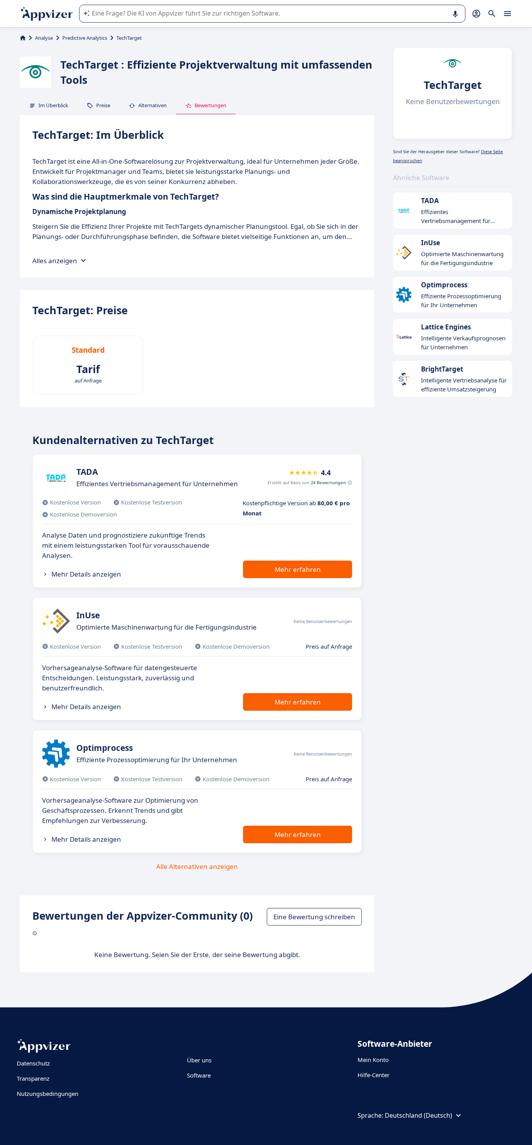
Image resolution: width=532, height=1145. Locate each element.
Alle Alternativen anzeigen (197, 866)
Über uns (199, 1060)
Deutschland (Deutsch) (418, 1115)
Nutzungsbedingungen (47, 1093)
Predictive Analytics (84, 37)
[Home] (23, 38)
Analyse (44, 37)
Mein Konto (373, 1060)
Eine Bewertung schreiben (314, 916)
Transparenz (33, 1078)
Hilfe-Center (373, 1075)
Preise (103, 105)
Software (199, 1075)
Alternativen (152, 105)
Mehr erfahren (298, 569)
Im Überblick (53, 105)
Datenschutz (33, 1063)
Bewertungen (210, 105)
